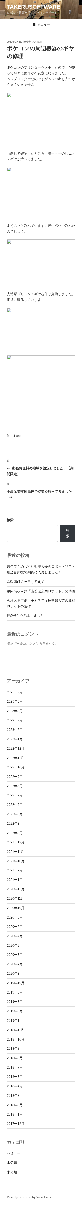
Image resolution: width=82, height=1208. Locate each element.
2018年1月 (15, 1114)
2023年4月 (15, 711)
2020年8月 (15, 927)
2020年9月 (15, 917)
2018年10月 (16, 1039)
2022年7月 (15, 795)
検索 (10, 520)
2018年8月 (15, 1058)
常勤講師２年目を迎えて (25, 582)
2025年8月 (15, 692)
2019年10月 (16, 983)
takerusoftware (33, 7)
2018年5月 (15, 1077)
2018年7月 (15, 1067)
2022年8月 (15, 786)
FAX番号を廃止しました (25, 615)
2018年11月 (15, 1030)
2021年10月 (16, 861)
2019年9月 (15, 992)
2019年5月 (15, 1011)
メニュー (43, 25)
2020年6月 (15, 945)
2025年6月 (15, 701)
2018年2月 (15, 1105)
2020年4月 (15, 964)
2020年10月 (16, 908)
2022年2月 (15, 833)
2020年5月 (15, 955)
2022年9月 (15, 777)
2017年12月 (16, 1124)
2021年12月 (16, 842)
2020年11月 (15, 898)
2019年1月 (15, 1020)
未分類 (17, 435)
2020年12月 (16, 889)
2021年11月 (15, 852)
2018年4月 (15, 1086)
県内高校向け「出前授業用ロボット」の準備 (41, 591)
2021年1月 (15, 880)
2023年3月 (15, 720)
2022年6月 (15, 805)
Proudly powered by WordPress (29, 1197)
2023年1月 (15, 739)
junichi (37, 41)
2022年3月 (15, 823)
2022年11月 (15, 758)
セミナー (13, 1153)
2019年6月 (15, 1002)
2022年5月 (15, 814)
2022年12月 (16, 748)
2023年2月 (15, 730)
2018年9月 (15, 1048)
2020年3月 (15, 973)
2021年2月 (15, 870)
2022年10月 (16, 767)
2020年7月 (15, 936)
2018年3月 (15, 1095)
